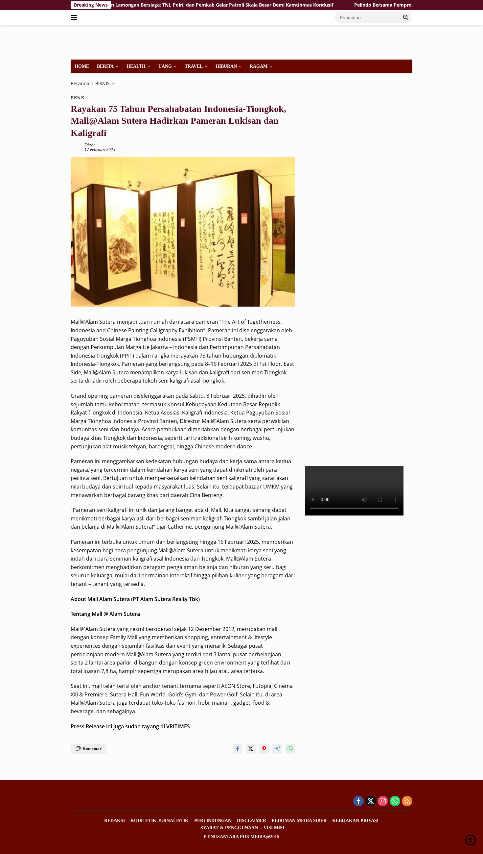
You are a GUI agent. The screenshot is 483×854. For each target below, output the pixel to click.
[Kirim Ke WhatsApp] (290, 749)
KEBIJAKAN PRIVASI (355, 820)
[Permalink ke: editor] (76, 147)
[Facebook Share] (237, 749)
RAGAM (258, 66)
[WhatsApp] (395, 801)
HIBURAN (226, 66)
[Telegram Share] (277, 749)
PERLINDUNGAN (212, 820)
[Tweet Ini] (251, 749)
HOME (82, 66)
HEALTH (136, 66)
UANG (165, 66)
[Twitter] (370, 801)
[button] (405, 17)
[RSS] (407, 801)
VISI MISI (274, 827)
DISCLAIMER (251, 820)
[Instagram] (383, 801)
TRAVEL (194, 66)
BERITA (105, 66)
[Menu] (75, 17)
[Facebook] (358, 801)
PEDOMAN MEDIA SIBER (299, 820)
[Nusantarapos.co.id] (115, 41)
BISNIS (77, 98)
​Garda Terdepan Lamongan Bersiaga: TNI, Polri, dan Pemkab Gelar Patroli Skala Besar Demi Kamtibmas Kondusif (174, 5)
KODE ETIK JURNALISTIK (159, 820)
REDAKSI (114, 820)
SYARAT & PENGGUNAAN (229, 827)
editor (89, 145)
